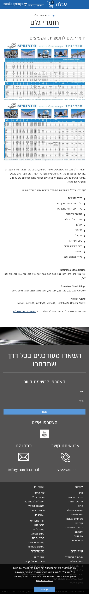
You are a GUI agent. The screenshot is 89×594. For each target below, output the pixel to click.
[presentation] (44, 72)
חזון (81, 493)
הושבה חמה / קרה (34, 561)
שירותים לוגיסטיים (74, 557)
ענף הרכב (39, 493)
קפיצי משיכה (37, 533)
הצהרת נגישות (75, 497)
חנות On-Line (37, 520)
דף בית (51, 15)
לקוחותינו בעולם (74, 519)
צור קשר (78, 536)
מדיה (80, 506)
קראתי (44, 589)
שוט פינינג (39, 557)
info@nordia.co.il (23, 469)
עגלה (59, 4)
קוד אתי (79, 523)
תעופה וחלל (38, 497)
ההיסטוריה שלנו (75, 510)
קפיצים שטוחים (36, 546)
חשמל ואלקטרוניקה (34, 501)
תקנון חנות (77, 540)
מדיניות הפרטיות (44, 580)
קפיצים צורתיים (36, 542)
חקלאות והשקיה (36, 506)
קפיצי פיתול (38, 538)
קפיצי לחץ (38, 529)
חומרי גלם (39, 525)
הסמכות (79, 531)
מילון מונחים (77, 514)
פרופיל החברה (75, 501)
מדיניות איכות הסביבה (72, 527)
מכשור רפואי (38, 510)
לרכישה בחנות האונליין (24, 311)
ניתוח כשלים (76, 561)
